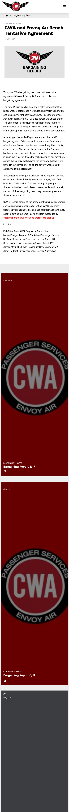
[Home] (7, 15)
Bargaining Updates (22, 15)
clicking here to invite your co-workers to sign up (29, 217)
